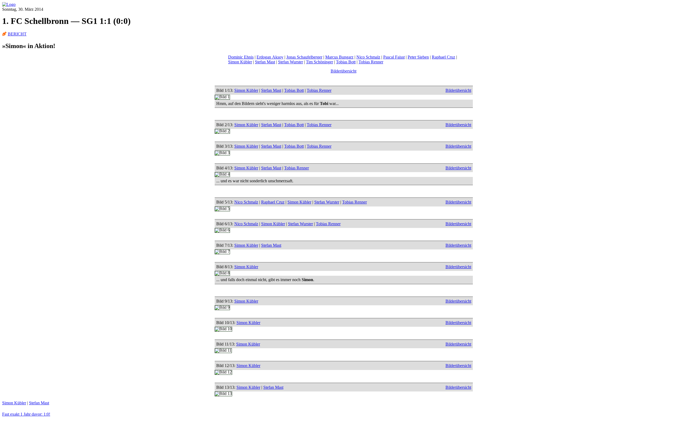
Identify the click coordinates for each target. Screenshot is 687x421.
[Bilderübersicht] (9, 4)
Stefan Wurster (290, 62)
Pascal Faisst (394, 57)
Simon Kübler (240, 62)
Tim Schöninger (319, 62)
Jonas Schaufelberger (304, 57)
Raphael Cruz (443, 57)
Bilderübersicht (343, 71)
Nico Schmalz (368, 57)
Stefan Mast (265, 62)
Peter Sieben (418, 57)
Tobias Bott (346, 62)
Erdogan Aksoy (270, 57)
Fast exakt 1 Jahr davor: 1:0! (26, 414)
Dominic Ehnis (241, 57)
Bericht (17, 34)
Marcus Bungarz (339, 57)
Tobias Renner (371, 62)
